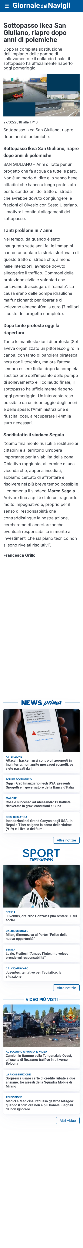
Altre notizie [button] (66, 840)
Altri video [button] (68, 1120)
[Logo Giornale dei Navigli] (41, 6)
